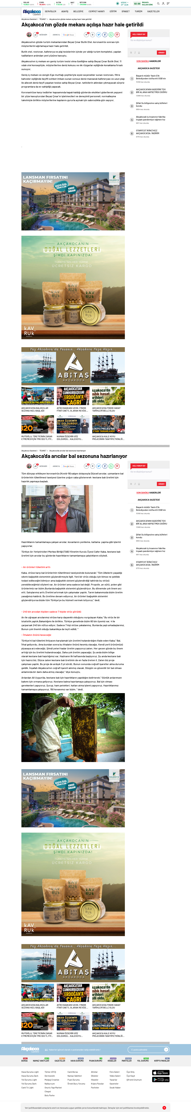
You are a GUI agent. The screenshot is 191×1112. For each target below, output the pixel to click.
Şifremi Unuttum (134, 1079)
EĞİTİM (113, 11)
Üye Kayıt (131, 1076)
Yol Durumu (143, 1060)
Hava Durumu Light (30, 1072)
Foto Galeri (114, 1072)
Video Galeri (115, 1076)
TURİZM (138, 11)
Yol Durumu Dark (28, 1083)
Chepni (48, 1091)
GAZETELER (153, 11)
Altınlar (94, 1072)
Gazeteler (60, 1060)
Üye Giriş (130, 1072)
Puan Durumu (95, 1060)
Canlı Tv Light (27, 1087)
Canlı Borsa (73, 1072)
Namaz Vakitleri (41, 1060)
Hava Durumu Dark (29, 1076)
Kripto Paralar (162, 1060)
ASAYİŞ (64, 11)
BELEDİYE (78, 11)
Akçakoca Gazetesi (29, 19)
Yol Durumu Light (29, 1079)
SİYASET (126, 11)
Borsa (24, 1060)
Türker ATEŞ (50, 1072)
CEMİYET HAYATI (97, 11)
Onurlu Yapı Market (53, 1087)
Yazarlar (113, 1079)
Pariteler (127, 1060)
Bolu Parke (50, 1095)
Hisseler (112, 1060)
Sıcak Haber (115, 1087)
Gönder (161, 53)
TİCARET (42, 19)
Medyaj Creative (52, 1079)
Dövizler (94, 1076)
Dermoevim (50, 1076)
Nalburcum (50, 1083)
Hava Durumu (77, 1060)
